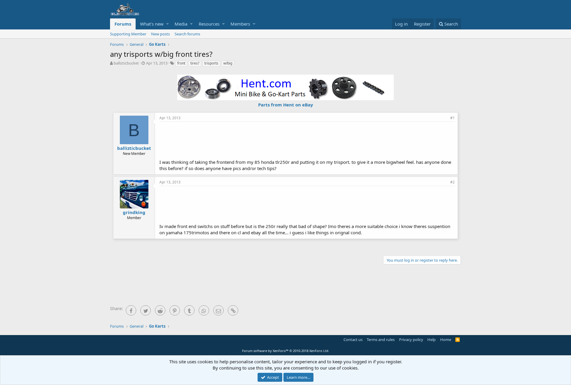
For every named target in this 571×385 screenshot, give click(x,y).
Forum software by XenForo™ (285, 350)
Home (445, 339)
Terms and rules (381, 339)
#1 (452, 117)
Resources (209, 24)
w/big (227, 63)
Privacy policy (411, 339)
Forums (122, 24)
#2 (452, 182)
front (181, 63)
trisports (211, 63)
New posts (160, 34)
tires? (194, 63)
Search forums (187, 34)
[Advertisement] (307, 139)
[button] (167, 23)
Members (240, 24)
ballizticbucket (126, 63)
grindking (134, 212)
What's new (152, 24)
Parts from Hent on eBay (285, 105)
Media (181, 24)
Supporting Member (128, 34)
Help (431, 339)
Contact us (353, 339)
